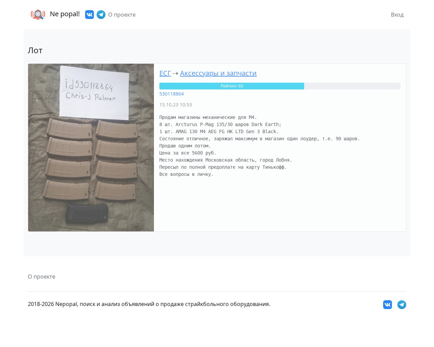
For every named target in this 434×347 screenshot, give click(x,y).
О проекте (122, 14)
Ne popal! (64, 13)
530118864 (171, 93)
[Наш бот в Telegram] (101, 14)
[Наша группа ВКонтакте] (89, 14)
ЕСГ (165, 73)
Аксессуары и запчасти (218, 73)
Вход (397, 14)
